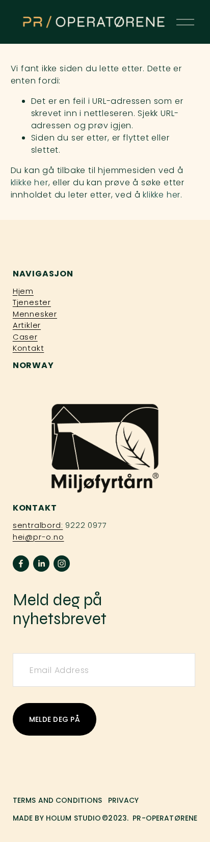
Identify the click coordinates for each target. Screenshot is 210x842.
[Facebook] (21, 563)
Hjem (23, 291)
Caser (25, 336)
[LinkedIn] (41, 563)
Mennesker (35, 313)
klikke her (29, 182)
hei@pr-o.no (38, 536)
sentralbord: (38, 525)
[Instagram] (62, 563)
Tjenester (32, 302)
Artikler (27, 325)
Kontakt (28, 348)
